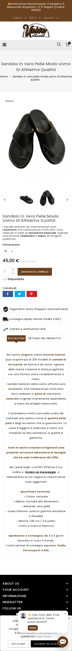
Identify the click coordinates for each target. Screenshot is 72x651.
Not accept (18, 643)
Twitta (20, 294)
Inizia (33, 627)
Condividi (8, 294)
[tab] (64, 338)
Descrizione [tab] (16, 338)
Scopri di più (43, 636)
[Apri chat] (62, 641)
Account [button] (52, 18)
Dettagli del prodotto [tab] (44, 338)
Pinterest (32, 294)
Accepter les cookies (47, 643)
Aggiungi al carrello (34, 271)
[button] (62, 641)
